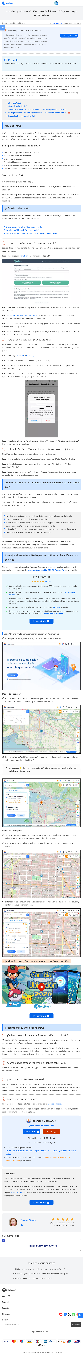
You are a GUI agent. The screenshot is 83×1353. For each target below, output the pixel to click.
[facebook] (65, 1314)
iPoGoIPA (20, 355)
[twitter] (69, 1314)
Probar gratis (67, 35)
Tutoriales (6, 1302)
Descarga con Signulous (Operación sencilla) (24, 227)
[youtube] (60, 1314)
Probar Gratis (39, 621)
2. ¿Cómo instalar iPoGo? (16, 106)
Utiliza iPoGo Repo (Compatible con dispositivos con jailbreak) (31, 233)
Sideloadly (30, 355)
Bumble (12, 595)
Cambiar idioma (42, 1332)
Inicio (6, 23)
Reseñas (48, 581)
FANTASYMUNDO (47, 613)
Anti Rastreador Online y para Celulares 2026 (33, 1278)
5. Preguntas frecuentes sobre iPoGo (21, 116)
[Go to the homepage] (9, 3)
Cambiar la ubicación (17, 23)
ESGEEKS (59, 613)
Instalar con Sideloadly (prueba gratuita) (22, 230)
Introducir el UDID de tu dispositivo (23, 315)
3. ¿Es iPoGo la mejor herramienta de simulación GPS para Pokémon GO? (36, 109)
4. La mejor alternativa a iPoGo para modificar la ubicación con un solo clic (36, 112)
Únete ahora (76, 1325)
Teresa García (57, 23)
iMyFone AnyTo (17, 1192)
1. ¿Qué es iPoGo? (13, 103)
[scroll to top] (79, 1335)
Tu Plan (49, 1132)
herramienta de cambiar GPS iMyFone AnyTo (46, 570)
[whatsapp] (73, 1314)
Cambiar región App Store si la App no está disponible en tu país (41, 1273)
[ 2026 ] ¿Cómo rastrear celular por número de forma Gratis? (40, 1269)
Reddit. (59, 1104)
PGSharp (56, 607)
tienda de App (69, 592)
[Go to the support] (80, 1315)
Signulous (24, 256)
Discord (51, 1104)
